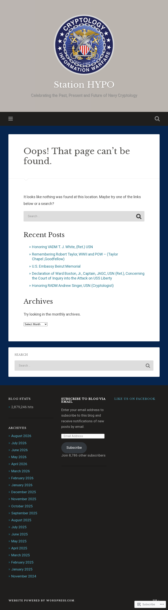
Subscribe (74, 447)
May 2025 (19, 541)
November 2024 (23, 576)
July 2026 (19, 443)
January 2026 (22, 485)
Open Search (156, 119)
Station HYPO (84, 85)
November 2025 (23, 499)
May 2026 (19, 457)
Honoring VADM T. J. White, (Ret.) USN (62, 247)
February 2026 (22, 478)
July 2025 (19, 527)
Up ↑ (156, 600)
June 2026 (19, 450)
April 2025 (19, 548)
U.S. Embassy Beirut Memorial (56, 266)
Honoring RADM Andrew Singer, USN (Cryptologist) (73, 285)
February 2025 (22, 562)
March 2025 (20, 555)
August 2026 (21, 436)
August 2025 (21, 520)
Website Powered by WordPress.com (41, 600)
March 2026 (20, 471)
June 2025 (19, 534)
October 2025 (22, 506)
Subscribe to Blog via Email (83, 400)
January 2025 (22, 569)
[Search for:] (84, 216)
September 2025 (24, 513)
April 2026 (19, 464)
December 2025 (23, 492)
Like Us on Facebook (134, 399)
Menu (11, 119)
